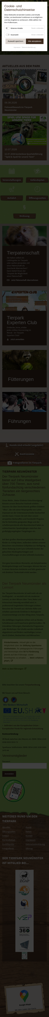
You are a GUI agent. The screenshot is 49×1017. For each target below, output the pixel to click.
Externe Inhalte (17, 28)
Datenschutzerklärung (28, 47)
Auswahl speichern (15, 41)
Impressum (17, 47)
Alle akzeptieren (34, 41)
